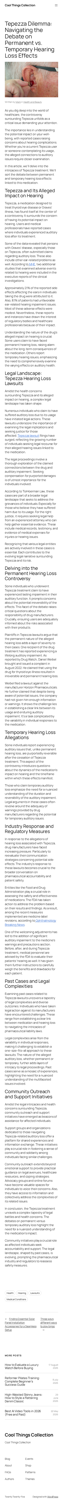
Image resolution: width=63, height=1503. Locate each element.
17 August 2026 (53, 1366)
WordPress (52, 1496)
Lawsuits (34, 1293)
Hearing (22, 1293)
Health (10, 1293)
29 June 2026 (55, 1397)
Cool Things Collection (20, 5)
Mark (18, 101)
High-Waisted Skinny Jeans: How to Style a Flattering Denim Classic (23, 1398)
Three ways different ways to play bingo (48, 1322)
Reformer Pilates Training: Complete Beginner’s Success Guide (22, 1381)
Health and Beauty (32, 101)
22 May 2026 (54, 1413)
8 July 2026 (55, 1381)
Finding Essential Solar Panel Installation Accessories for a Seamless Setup (20, 1324)
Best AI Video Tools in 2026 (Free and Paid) (23, 1412)
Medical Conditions (16, 1299)
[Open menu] (56, 5)
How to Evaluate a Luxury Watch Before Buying (22, 1366)
